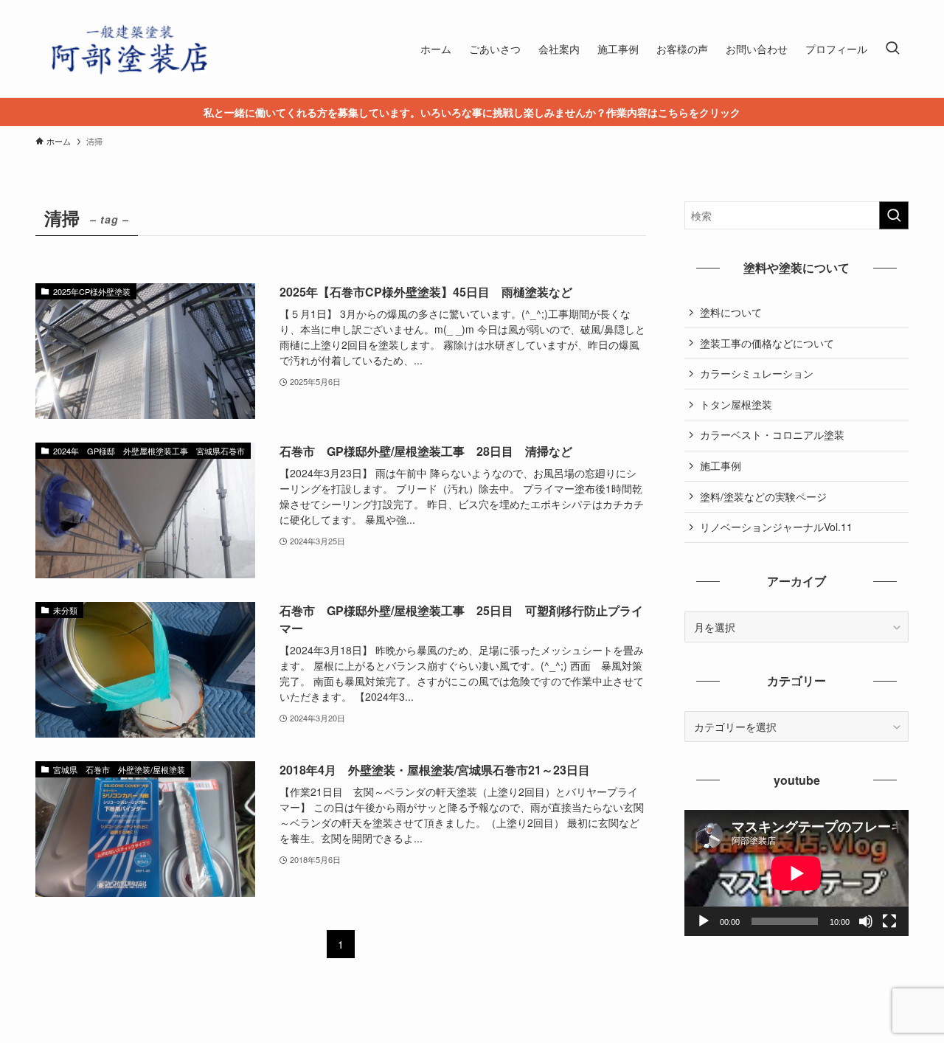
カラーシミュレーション (756, 373)
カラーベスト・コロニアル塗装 (772, 434)
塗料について (731, 312)
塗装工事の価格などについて (767, 343)
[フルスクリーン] (889, 921)
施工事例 (720, 465)
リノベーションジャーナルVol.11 (776, 526)
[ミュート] (865, 921)
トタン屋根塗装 (736, 404)
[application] (796, 873)
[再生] (703, 921)
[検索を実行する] (894, 215)
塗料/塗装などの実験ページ (763, 496)
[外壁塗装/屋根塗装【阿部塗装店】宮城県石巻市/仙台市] (127, 49)
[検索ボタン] (892, 48)
